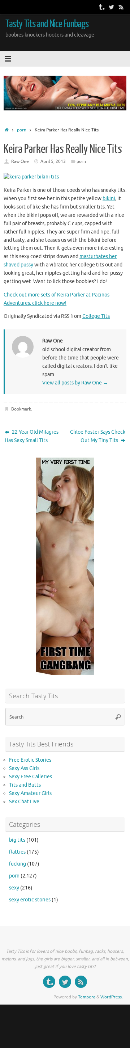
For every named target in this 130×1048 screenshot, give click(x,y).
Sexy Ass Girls (24, 768)
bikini (109, 198)
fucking (17, 864)
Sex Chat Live (24, 802)
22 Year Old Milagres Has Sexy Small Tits (31, 436)
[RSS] (121, 7)
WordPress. (111, 997)
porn (21, 130)
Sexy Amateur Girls (30, 793)
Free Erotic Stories (30, 760)
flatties (17, 852)
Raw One (20, 161)
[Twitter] (111, 7)
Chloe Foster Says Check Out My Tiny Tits (97, 436)
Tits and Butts (25, 785)
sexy (14, 888)
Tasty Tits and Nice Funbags (46, 24)
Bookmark (21, 409)
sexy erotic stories (30, 900)
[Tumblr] (101, 7)
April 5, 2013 (53, 161)
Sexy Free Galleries (30, 777)
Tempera (86, 997)
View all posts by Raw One (75, 383)
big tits (17, 840)
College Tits (96, 316)
